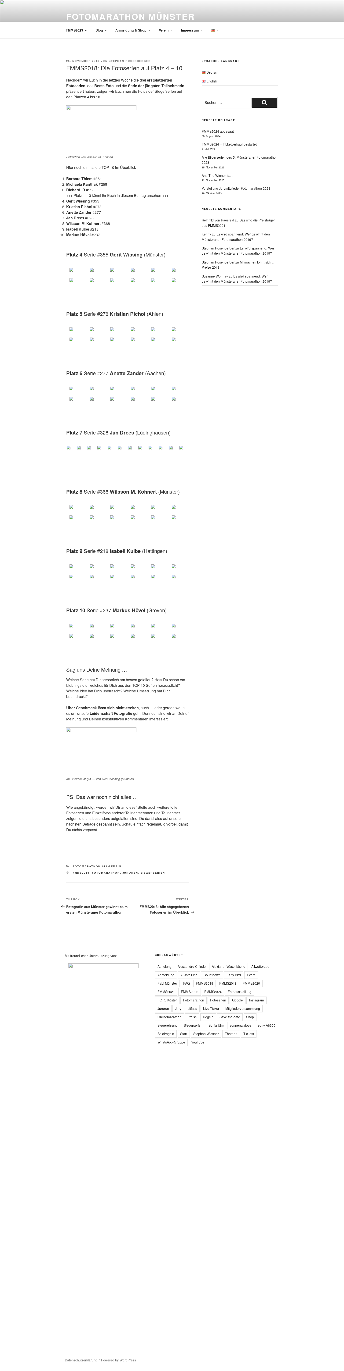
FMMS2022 (189, 991)
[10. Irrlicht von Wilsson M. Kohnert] (137, 520)
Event (251, 974)
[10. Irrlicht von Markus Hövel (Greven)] (137, 638)
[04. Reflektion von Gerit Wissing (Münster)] (137, 272)
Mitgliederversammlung (242, 1008)
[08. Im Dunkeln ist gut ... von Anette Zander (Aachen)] (96, 401)
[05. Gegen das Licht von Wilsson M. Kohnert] (158, 509)
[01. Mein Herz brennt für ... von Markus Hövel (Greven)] (76, 628)
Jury (178, 1008)
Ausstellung (189, 974)
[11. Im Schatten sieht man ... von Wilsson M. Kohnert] (158, 520)
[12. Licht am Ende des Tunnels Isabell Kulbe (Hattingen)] (178, 579)
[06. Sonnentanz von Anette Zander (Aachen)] (178, 391)
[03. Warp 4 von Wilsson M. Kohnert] (117, 509)
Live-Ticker (211, 1008)
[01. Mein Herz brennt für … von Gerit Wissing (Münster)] (76, 272)
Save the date (230, 1017)
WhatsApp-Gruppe (171, 1042)
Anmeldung (165, 974)
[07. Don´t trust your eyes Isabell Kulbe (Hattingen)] (76, 579)
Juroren (130, 872)
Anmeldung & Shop (130, 30)
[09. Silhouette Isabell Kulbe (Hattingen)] (117, 579)
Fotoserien (218, 1000)
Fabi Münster (167, 983)
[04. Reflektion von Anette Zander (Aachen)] (137, 391)
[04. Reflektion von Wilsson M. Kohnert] (137, 509)
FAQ (186, 983)
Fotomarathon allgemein (97, 866)
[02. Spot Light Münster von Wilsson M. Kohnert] (96, 509)
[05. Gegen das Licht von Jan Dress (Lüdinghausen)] (112, 449)
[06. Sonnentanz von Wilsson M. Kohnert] (178, 509)
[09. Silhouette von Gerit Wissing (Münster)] (117, 283)
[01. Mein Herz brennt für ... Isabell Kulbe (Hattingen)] (76, 569)
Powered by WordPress (118, 1360)
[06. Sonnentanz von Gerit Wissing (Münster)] (178, 272)
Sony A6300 (266, 1025)
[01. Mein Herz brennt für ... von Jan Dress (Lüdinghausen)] (71, 449)
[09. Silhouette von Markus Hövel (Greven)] (117, 638)
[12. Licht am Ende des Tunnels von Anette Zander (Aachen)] (178, 401)
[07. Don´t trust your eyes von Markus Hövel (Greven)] (76, 638)
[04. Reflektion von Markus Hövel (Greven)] (137, 628)
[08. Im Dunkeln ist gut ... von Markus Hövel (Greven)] (96, 638)
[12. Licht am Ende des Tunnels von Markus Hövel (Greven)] (178, 638)
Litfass (192, 1008)
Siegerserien (153, 872)
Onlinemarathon (169, 1017)
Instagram (256, 1000)
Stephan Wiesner (206, 1033)
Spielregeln (165, 1033)
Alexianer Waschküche (228, 966)
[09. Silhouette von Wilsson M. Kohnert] (117, 520)
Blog (99, 30)
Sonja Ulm (216, 1025)
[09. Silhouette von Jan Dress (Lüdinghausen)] (153, 449)
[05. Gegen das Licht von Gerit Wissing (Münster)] (158, 272)
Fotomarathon (106, 872)
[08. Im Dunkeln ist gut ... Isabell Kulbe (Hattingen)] (96, 579)
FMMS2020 (251, 983)
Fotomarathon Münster (130, 16)
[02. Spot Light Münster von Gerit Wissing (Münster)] (96, 272)
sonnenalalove (240, 1025)
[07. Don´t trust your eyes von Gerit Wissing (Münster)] (76, 283)
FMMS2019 (228, 983)
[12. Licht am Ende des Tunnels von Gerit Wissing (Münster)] (178, 283)
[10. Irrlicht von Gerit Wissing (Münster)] (137, 283)
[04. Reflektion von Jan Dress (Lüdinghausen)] (102, 449)
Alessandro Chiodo (192, 966)
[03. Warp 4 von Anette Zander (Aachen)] (117, 391)
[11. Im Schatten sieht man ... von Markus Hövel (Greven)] (158, 638)
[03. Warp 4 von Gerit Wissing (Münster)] (117, 272)
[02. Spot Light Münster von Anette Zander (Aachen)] (96, 391)
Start (183, 1033)
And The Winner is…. (217, 175)
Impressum (190, 30)
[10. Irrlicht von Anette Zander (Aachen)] (137, 401)
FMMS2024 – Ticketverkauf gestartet (229, 144)
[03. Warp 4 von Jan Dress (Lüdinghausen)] (91, 449)
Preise (192, 1017)
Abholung (164, 966)
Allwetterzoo (260, 966)
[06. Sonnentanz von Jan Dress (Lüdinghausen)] (122, 449)
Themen (231, 1033)
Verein (164, 30)
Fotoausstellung (239, 991)
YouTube (197, 1042)
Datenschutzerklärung (81, 1360)
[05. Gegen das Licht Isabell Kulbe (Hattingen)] (158, 569)
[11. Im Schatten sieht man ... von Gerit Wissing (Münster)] (158, 283)
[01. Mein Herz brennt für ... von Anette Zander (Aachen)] (76, 391)
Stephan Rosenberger (130, 61)
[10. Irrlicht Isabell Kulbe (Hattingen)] (137, 579)
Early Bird (234, 974)
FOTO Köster (167, 1000)
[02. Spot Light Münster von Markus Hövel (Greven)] (96, 628)
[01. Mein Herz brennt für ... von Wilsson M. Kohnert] (76, 509)
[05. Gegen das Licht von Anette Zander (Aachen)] (158, 391)
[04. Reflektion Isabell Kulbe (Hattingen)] (137, 569)
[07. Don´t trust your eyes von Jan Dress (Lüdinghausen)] (132, 449)
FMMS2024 (213, 991)
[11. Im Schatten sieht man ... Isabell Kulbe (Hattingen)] (158, 579)
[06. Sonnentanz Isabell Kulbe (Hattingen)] (178, 569)
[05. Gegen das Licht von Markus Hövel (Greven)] (158, 628)
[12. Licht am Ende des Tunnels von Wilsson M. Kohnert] (178, 520)
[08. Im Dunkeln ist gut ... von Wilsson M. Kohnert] (96, 520)
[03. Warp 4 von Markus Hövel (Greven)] (117, 628)
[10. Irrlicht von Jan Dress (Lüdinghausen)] (163, 449)
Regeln (208, 1017)
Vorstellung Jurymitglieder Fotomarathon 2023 (236, 188)
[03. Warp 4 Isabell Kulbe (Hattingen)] (117, 569)
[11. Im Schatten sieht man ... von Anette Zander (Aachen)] (158, 401)
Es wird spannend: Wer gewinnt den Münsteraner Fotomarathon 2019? (238, 251)
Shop (250, 1017)
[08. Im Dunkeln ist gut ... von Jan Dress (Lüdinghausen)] (143, 449)
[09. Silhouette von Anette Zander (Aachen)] (117, 401)
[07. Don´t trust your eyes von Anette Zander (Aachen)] (76, 401)
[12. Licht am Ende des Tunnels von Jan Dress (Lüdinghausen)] (184, 449)
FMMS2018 (81, 872)
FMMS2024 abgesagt (218, 131)
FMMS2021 (166, 991)
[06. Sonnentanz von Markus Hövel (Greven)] (178, 628)
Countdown (212, 974)
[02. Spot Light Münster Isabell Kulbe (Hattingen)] (96, 569)
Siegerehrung (167, 1025)
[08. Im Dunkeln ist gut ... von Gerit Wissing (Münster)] (96, 283)
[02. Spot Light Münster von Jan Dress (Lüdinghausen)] (81, 449)
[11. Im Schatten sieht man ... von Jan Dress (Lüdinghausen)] (173, 449)
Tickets (248, 1033)
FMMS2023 (74, 30)
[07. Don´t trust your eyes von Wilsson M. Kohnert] (76, 520)
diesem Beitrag (133, 195)
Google (237, 1000)
